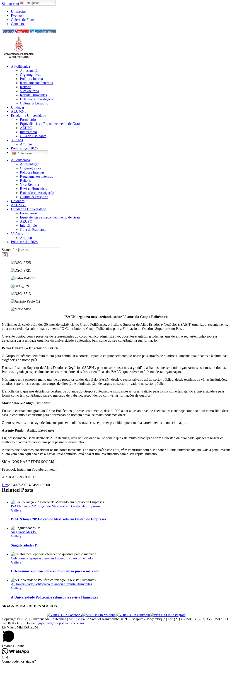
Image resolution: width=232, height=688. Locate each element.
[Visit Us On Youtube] (99, 615)
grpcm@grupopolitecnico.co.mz (61, 623)
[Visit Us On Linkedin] (133, 615)
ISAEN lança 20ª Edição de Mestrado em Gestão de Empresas (55, 506)
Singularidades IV (24, 532)
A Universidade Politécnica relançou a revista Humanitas (51, 584)
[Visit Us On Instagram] (168, 615)
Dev (5, 485)
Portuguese (24, 153)
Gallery (16, 510)
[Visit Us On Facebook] (64, 615)
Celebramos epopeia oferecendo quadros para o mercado (52, 558)
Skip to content (12, 4)
